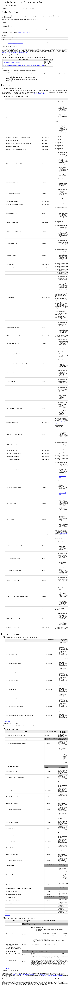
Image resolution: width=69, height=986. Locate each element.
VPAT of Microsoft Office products (15, 43)
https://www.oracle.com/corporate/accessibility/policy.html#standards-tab (29, 974)
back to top (7, 630)
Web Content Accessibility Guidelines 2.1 (12, 62)
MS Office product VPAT (62, 476)
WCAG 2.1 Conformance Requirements (37, 93)
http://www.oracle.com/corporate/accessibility (52, 975)
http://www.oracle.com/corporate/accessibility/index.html (15, 52)
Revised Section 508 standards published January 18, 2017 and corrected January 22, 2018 (23, 65)
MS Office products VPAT (62, 493)
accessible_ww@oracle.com (24, 32)
